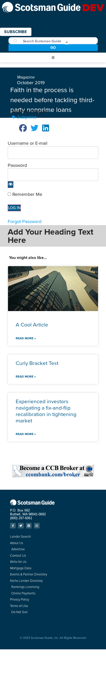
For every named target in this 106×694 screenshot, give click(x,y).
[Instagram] (37, 525)
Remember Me (26, 194)
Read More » (26, 338)
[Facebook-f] (13, 525)
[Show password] (10, 184)
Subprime (27, 117)
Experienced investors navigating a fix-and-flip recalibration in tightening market (46, 411)
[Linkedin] (29, 525)
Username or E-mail (27, 143)
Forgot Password (24, 221)
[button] (53, 57)
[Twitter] (21, 525)
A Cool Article (32, 325)
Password (17, 165)
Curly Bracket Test (37, 363)
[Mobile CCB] (53, 476)
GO (53, 47)
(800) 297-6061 (21, 518)
